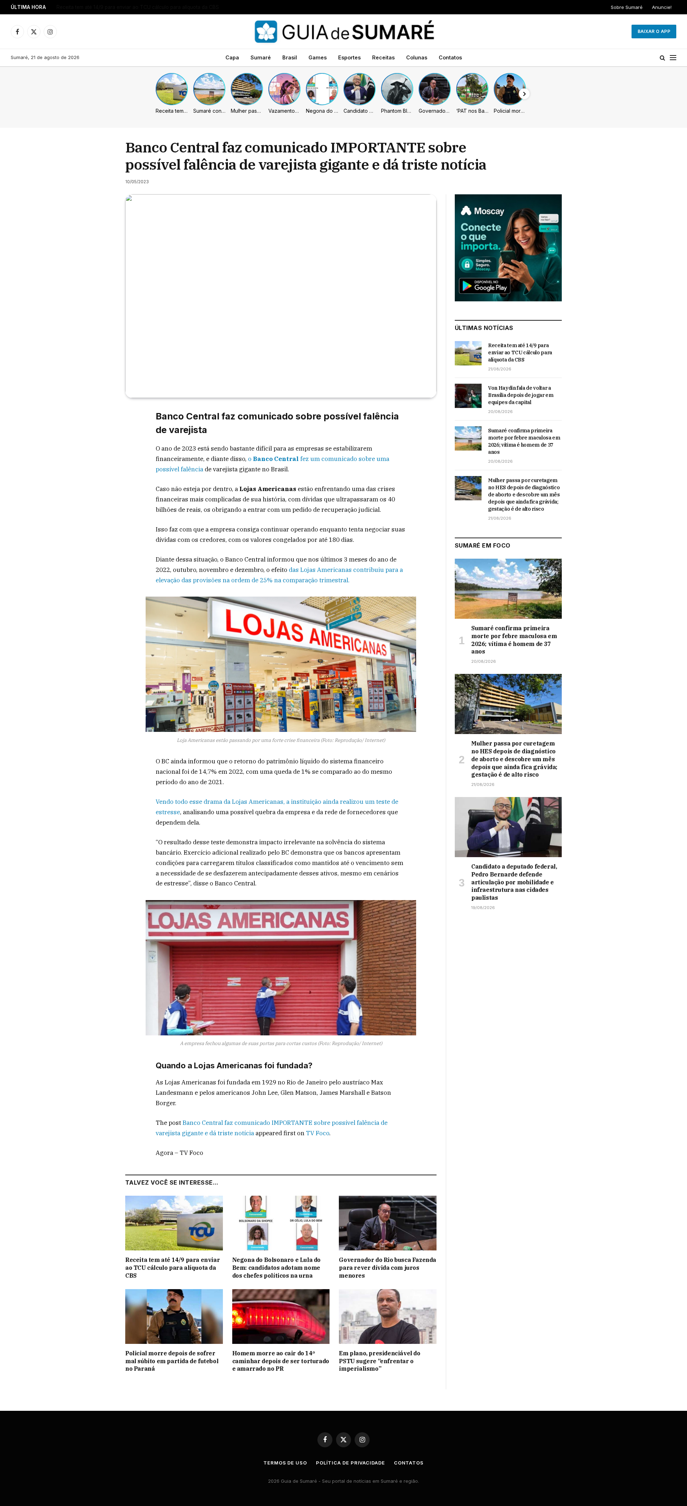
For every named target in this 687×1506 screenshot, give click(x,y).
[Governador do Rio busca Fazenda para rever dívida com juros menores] (388, 1223)
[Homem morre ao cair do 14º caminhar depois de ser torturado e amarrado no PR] (281, 1316)
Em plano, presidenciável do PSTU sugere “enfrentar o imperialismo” (379, 1361)
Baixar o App (654, 31)
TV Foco (317, 1133)
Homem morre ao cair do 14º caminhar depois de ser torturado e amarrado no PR (280, 1361)
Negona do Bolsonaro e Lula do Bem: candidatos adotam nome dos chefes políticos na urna (276, 1267)
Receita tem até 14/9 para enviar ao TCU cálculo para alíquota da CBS (172, 1267)
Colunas (416, 57)
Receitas (383, 57)
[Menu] (673, 58)
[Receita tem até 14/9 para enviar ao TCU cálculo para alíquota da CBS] (174, 1223)
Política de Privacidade (350, 1463)
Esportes (349, 57)
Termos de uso (285, 1463)
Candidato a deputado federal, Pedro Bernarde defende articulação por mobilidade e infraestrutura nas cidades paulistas (514, 882)
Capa (232, 57)
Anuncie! (662, 7)
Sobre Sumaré (627, 7)
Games (317, 57)
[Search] (662, 58)
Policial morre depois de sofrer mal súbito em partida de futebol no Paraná (171, 1361)
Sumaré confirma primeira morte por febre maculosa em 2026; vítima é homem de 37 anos (524, 441)
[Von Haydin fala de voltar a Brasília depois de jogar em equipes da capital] (468, 396)
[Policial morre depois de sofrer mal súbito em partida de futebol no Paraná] (174, 1316)
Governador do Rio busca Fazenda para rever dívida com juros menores (387, 1267)
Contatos (450, 57)
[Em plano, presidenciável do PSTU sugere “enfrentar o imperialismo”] (388, 1316)
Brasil (289, 57)
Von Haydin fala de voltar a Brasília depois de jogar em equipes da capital (141, 7)
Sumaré (260, 57)
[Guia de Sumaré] (343, 31)
